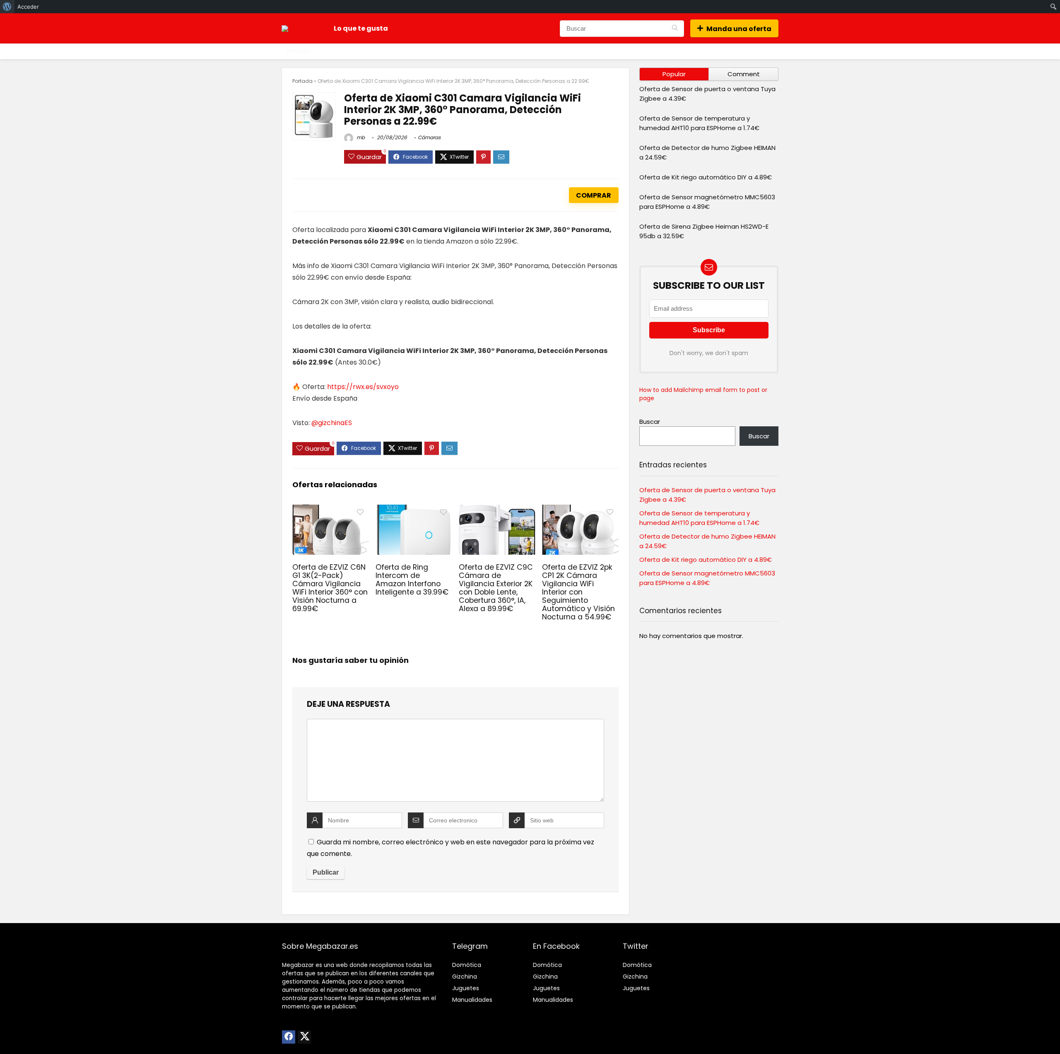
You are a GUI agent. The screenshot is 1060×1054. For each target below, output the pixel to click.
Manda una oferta (738, 29)
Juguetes (465, 988)
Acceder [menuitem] (28, 6)
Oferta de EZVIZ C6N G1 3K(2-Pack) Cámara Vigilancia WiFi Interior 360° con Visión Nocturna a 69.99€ (330, 588)
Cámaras (429, 137)
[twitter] (304, 1037)
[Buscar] (674, 28)
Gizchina (464, 976)
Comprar (593, 195)
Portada (302, 81)
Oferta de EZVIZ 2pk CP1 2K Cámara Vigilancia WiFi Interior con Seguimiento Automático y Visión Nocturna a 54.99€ (578, 592)
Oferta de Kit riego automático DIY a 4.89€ (705, 177)
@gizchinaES (331, 423)
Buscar (649, 421)
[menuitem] (7, 6)
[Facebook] (288, 1037)
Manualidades (472, 1000)
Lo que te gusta (361, 28)
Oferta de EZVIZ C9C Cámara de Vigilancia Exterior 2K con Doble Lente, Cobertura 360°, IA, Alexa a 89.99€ (496, 588)
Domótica (466, 965)
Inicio (298, 51)
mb (360, 137)
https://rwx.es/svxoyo (363, 387)
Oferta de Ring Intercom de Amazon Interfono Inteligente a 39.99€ (412, 579)
